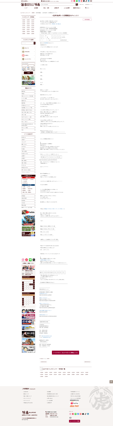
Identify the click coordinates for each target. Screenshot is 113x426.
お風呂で (23, 139)
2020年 (68, 372)
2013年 (50, 374)
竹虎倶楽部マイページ (88, 4)
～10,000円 (25, 181)
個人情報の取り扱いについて (53, 396)
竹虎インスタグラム (43, 297)
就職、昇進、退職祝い (27, 192)
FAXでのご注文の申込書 (75, 396)
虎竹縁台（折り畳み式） (56, 23)
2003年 (46, 376)
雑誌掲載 (46, 42)
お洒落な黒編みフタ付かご (45, 259)
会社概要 (36, 7)
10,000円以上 (25, 183)
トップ (25, 7)
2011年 (59, 374)
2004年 (41, 376)
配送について (26, 393)
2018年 (77, 372)
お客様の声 (56, 7)
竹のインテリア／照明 (26, 119)
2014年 (46, 374)
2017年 (82, 372)
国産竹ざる (24, 100)
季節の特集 (24, 205)
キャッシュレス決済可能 (75, 398)
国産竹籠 (23, 103)
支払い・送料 (46, 7)
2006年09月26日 (44, 361)
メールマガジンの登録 (75, 421)
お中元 (28, 186)
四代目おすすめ (25, 167)
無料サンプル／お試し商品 (27, 207)
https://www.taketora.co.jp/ (46, 335)
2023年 (55, 372)
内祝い (29, 190)
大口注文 (23, 202)
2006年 (48, 358)
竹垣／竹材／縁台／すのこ (27, 112)
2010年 (64, 374)
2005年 (86, 374)
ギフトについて (27, 400)
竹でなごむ (24, 165)
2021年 (64, 372)
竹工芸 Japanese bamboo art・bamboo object (28, 125)
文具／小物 (24, 114)
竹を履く (23, 148)
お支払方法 (26, 391)
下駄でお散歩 (24, 151)
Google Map (25, 419)
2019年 (73, 372)
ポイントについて (27, 398)
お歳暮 (24, 186)
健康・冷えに (24, 144)
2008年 (73, 374)
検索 (29, 72)
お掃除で (23, 155)
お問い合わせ (82, 4)
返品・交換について (28, 396)
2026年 (41, 372)
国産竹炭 (23, 91)
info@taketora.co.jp (46, 337)
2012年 (55, 374)
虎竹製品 (23, 195)
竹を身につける (25, 153)
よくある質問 (67, 7)
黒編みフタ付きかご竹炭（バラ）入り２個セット (54, 208)
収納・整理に (24, 160)
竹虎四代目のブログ (43, 293)
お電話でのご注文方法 (75, 393)
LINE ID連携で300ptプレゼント (45, 310)
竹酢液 (23, 93)
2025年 (46, 372)
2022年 (59, 372)
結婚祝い (24, 188)
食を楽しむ (24, 137)
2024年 (50, 372)
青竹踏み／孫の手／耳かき (27, 110)
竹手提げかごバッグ (25, 105)
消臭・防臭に (24, 162)
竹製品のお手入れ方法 (28, 402)
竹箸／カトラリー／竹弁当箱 (27, 96)
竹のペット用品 (25, 127)
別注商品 (23, 200)
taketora (41, 358)
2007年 (77, 374)
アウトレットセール (25, 172)
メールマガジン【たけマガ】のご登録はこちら (65, 352)
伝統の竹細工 (24, 198)
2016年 (86, 372)
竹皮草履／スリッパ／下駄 (27, 107)
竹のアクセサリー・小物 (26, 116)
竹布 (22, 129)
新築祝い (24, 190)
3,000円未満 (25, 179)
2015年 (41, 374)
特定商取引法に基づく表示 (52, 393)
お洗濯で (23, 158)
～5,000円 (31, 179)
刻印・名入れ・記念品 (26, 169)
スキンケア (24, 141)
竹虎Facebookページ (43, 314)
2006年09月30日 (87, 361)
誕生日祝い (30, 188)
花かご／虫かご (25, 121)
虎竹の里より (77, 7)
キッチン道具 (24, 98)
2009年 (68, 374)
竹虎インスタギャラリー (44, 303)
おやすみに (24, 146)
